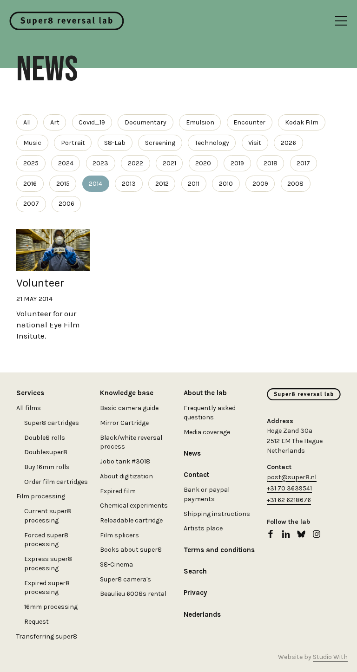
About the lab (205, 393)
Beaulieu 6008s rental (133, 594)
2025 (31, 163)
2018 (271, 163)
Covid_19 (92, 122)
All (27, 122)
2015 (63, 184)
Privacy (195, 592)
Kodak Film (301, 122)
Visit (254, 143)
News (192, 453)
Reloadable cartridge (131, 520)
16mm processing (51, 607)
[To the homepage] (66, 21)
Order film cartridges (56, 482)
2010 (226, 184)
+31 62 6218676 (289, 500)
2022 (135, 163)
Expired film (118, 491)
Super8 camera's (125, 579)
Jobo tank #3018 (125, 461)
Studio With (330, 657)
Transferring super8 (46, 636)
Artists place (203, 528)
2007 (31, 204)
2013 (129, 184)
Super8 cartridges (51, 423)
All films (28, 408)
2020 (203, 163)
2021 (169, 163)
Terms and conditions (219, 550)
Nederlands (202, 614)
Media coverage (207, 432)
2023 (100, 163)
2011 (193, 184)
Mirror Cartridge (124, 423)
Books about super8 (131, 550)
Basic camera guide (129, 408)
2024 (65, 163)
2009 (260, 184)
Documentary (145, 122)
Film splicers (119, 535)
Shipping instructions (217, 514)
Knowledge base (126, 393)
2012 (162, 184)
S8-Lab (115, 143)
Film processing (40, 496)
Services (30, 393)
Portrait (73, 143)
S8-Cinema (116, 564)
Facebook (271, 534)
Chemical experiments (134, 505)
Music (32, 143)
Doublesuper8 (45, 452)
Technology (212, 143)
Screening (160, 143)
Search (195, 571)
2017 (303, 163)
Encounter (249, 122)
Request (36, 622)
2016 (30, 184)
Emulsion (200, 122)
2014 (95, 184)
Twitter (301, 534)
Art (55, 122)
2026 (288, 143)
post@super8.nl (292, 477)
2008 (295, 184)
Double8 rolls (44, 438)
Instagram (317, 534)
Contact (196, 474)
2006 (66, 204)
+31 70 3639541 (289, 488)
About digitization (126, 476)
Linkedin (286, 534)
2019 (237, 163)
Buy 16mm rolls (47, 467)
